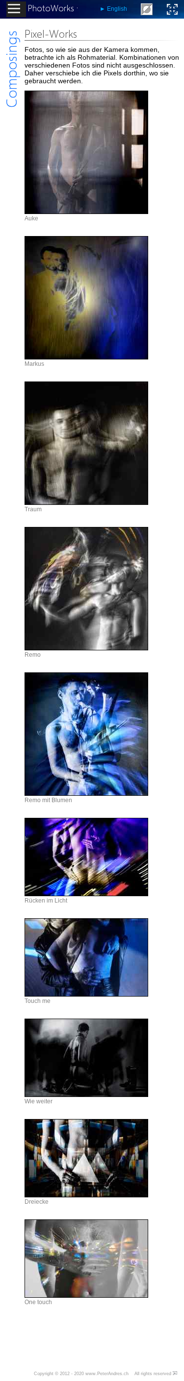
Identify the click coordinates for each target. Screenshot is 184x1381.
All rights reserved (152, 1373)
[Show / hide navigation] (16, 9)
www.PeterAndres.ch (107, 1373)
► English (113, 8)
